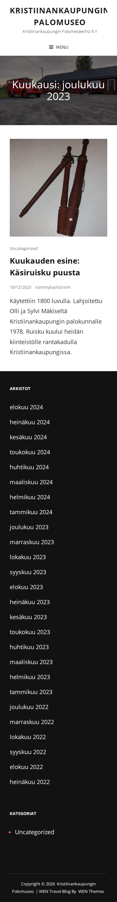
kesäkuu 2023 (28, 617)
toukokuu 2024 (30, 452)
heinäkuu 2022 (30, 782)
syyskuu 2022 (28, 752)
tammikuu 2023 (31, 692)
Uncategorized (24, 248)
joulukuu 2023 (29, 527)
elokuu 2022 (26, 767)
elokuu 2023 (26, 587)
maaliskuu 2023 (31, 662)
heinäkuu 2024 (30, 422)
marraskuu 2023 (32, 542)
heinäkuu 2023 (30, 602)
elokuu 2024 (26, 407)
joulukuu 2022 (29, 707)
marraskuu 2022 (32, 722)
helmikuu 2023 (30, 677)
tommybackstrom (53, 287)
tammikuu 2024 (31, 512)
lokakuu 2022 (28, 737)
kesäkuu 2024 (28, 437)
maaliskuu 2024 (31, 482)
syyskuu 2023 (28, 572)
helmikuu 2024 (30, 497)
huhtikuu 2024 (29, 467)
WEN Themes (91, 891)
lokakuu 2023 (28, 557)
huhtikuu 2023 (29, 647)
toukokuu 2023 (30, 632)
